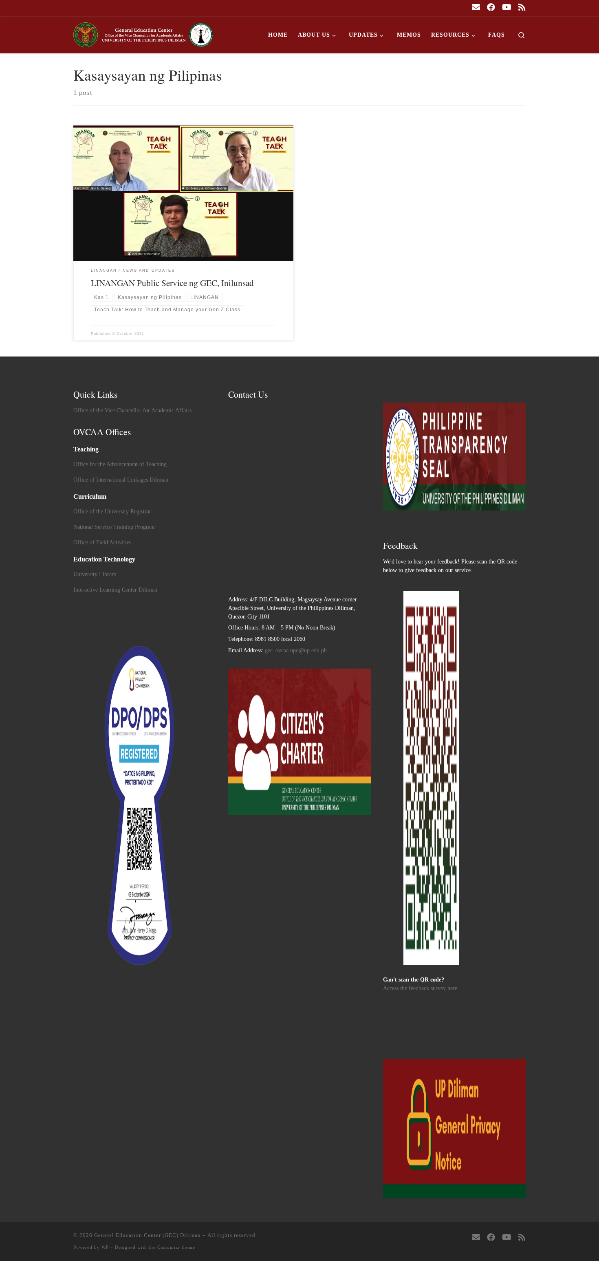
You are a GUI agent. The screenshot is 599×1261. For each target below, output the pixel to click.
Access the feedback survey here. (421, 988)
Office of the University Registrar (112, 511)
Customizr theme (176, 1247)
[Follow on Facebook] (491, 7)
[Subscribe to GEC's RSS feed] (522, 7)
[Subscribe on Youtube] (506, 7)
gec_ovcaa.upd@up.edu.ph (296, 650)
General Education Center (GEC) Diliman (147, 1235)
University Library (95, 574)
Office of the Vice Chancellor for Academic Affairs (132, 410)
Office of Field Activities (102, 542)
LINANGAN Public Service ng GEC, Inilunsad (172, 282)
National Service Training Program (114, 527)
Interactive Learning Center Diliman (115, 590)
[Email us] (476, 7)
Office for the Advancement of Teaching (120, 464)
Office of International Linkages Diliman (120, 480)
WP (105, 1247)
